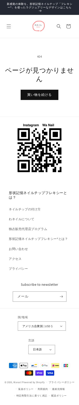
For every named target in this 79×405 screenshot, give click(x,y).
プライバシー (18, 269)
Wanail (17, 382)
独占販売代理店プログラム (28, 229)
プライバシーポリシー (61, 382)
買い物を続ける (39, 95)
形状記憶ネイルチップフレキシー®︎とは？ (38, 239)
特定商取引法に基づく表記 (31, 395)
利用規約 (43, 389)
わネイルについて (21, 219)
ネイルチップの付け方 (25, 209)
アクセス (15, 259)
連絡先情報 (58, 389)
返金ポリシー (26, 389)
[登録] (61, 296)
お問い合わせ (18, 249)
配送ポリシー (59, 395)
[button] (9, 26)
